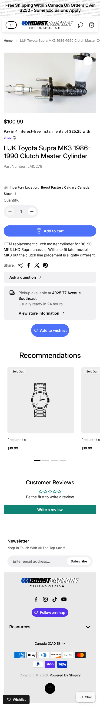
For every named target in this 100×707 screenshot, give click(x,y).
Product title (16, 440)
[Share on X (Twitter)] (37, 265)
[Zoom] (88, 61)
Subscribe (79, 561)
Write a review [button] (50, 509)
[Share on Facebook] (28, 265)
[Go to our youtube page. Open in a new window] (64, 599)
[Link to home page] (50, 582)
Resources (19, 626)
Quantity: (11, 200)
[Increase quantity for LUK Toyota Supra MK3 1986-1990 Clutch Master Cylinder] (31, 211)
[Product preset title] (40, 400)
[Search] (80, 25)
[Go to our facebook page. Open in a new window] (36, 599)
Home (8, 40)
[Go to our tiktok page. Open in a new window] (54, 599)
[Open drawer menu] (11, 25)
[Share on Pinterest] (45, 265)
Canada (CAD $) (47, 643)
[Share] (20, 265)
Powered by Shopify (65, 675)
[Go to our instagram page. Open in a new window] (45, 599)
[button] (37, 460)
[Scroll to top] (50, 688)
